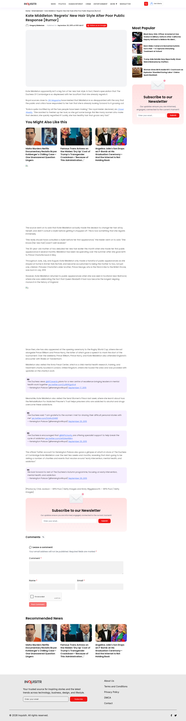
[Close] (118, 146)
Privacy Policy (97, 176)
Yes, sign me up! (93, 167)
